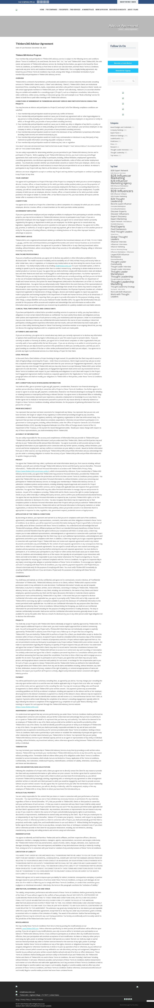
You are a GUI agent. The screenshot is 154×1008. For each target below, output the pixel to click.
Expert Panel (114, 133)
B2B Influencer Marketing (121, 176)
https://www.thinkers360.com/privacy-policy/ (32, 471)
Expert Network (116, 221)
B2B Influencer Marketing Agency (121, 182)
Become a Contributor (123, 63)
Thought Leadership (117, 153)
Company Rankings (116, 130)
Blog (17, 999)
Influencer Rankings (117, 136)
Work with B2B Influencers (121, 292)
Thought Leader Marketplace (119, 273)
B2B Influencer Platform (118, 188)
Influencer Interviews (119, 244)
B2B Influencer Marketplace (119, 186)
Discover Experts (118, 211)
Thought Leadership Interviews (120, 279)
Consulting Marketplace (118, 209)
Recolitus (135, 1005)
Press (112, 144)
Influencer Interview (118, 242)
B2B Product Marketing (119, 196)
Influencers (130, 252)
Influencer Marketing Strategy (119, 249)
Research (113, 147)
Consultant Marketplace (118, 206)
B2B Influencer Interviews (118, 173)
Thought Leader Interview (121, 267)
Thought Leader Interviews (119, 150)
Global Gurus (114, 234)
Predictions (114, 141)
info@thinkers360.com (28, 2)
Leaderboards (115, 138)
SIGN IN (134, 2)
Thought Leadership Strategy (123, 287)
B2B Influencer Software (119, 194)
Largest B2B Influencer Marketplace (120, 255)
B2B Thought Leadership (118, 200)
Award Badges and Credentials (120, 127)
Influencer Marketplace (118, 252)
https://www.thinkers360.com (27, 707)
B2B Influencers (122, 191)
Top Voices (114, 155)
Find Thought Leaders (121, 232)
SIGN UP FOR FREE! (125, 2)
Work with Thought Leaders (120, 295)
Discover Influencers (120, 214)
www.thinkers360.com (30, 928)
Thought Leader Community (118, 263)
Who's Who (121, 289)
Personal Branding (117, 259)
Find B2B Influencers (117, 224)
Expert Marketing (119, 219)
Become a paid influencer (121, 204)
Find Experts (118, 226)
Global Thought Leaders (119, 238)
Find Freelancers (118, 229)
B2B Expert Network (119, 170)
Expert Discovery (118, 216)
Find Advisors (127, 221)
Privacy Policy (25, 999)
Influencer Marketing (118, 247)
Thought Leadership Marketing (122, 283)
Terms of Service (37, 999)
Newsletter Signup (123, 71)
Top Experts (114, 289)
